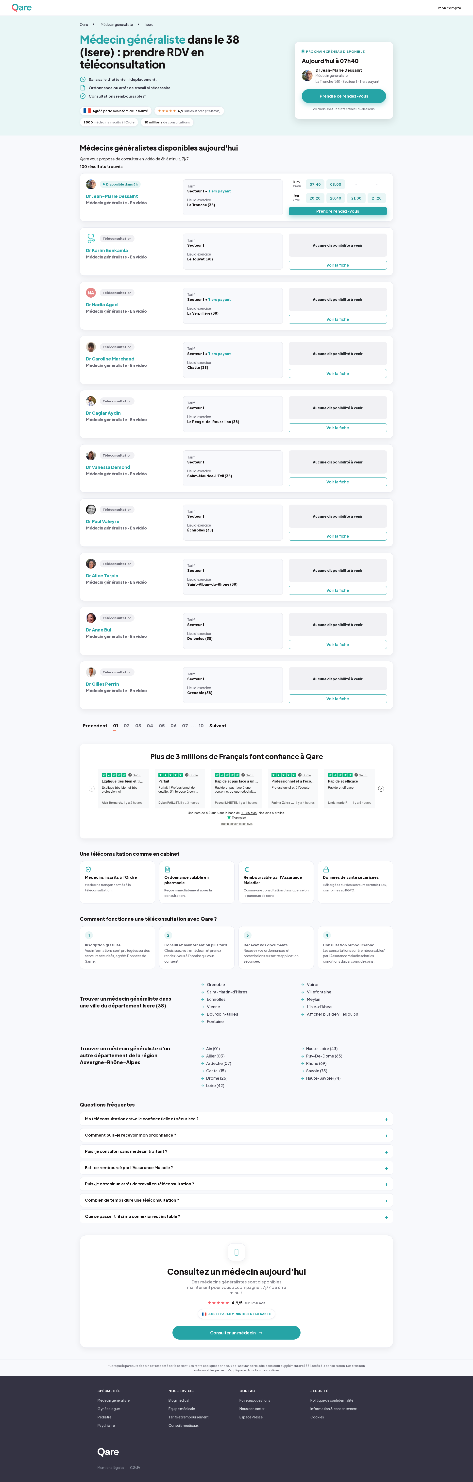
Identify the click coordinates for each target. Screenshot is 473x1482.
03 (138, 725)
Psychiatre (106, 1425)
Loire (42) (215, 1085)
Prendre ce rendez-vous (344, 96)
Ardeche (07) (218, 1063)
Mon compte (449, 8)
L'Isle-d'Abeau (320, 1006)
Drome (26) (216, 1078)
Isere (149, 24)
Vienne (213, 1006)
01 (115, 725)
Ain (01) (213, 1048)
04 (150, 725)
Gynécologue (109, 1408)
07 (185, 725)
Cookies (317, 1417)
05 (162, 725)
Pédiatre (104, 1417)
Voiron (313, 984)
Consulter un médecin (233, 1332)
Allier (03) (215, 1055)
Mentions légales (111, 1467)
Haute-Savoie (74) (323, 1078)
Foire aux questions (254, 1400)
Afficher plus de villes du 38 (332, 1014)
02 (127, 725)
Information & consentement (333, 1408)
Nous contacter (252, 1408)
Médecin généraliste (117, 24)
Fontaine (215, 1021)
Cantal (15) (216, 1070)
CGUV (135, 1467)
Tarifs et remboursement (189, 1417)
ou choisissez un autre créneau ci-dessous (344, 109)
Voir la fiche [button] (337, 265)
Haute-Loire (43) (322, 1048)
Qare (84, 24)
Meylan (313, 999)
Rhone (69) (316, 1063)
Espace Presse (251, 1417)
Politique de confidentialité (331, 1400)
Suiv (217, 725)
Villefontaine (319, 991)
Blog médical (179, 1400)
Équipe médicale (182, 1408)
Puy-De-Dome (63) (324, 1055)
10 (201, 725)
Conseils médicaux (184, 1425)
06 (173, 725)
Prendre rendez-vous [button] (337, 211)
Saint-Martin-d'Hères (227, 991)
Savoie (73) (316, 1070)
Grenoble (216, 984)
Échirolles (216, 999)
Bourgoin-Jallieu (222, 1014)
